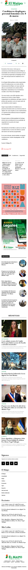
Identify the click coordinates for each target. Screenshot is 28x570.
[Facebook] (3, 463)
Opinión (4, 371)
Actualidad (14, 9)
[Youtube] (16, 463)
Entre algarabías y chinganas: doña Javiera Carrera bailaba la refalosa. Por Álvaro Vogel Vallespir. (9, 283)
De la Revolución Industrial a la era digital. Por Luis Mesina (9, 263)
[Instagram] (7, 463)
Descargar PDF (7, 149)
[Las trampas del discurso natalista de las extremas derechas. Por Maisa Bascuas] (22, 293)
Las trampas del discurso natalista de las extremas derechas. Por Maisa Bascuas (9, 293)
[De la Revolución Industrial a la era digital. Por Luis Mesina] (22, 263)
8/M (10, 155)
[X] (11, 463)
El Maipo (4, 436)
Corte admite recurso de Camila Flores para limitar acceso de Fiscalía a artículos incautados (14, 342)
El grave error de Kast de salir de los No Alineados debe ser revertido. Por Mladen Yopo (8, 273)
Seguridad (22, 155)
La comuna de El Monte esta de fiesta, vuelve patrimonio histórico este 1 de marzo (20, 166)
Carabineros (15, 155)
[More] (22, 63)
